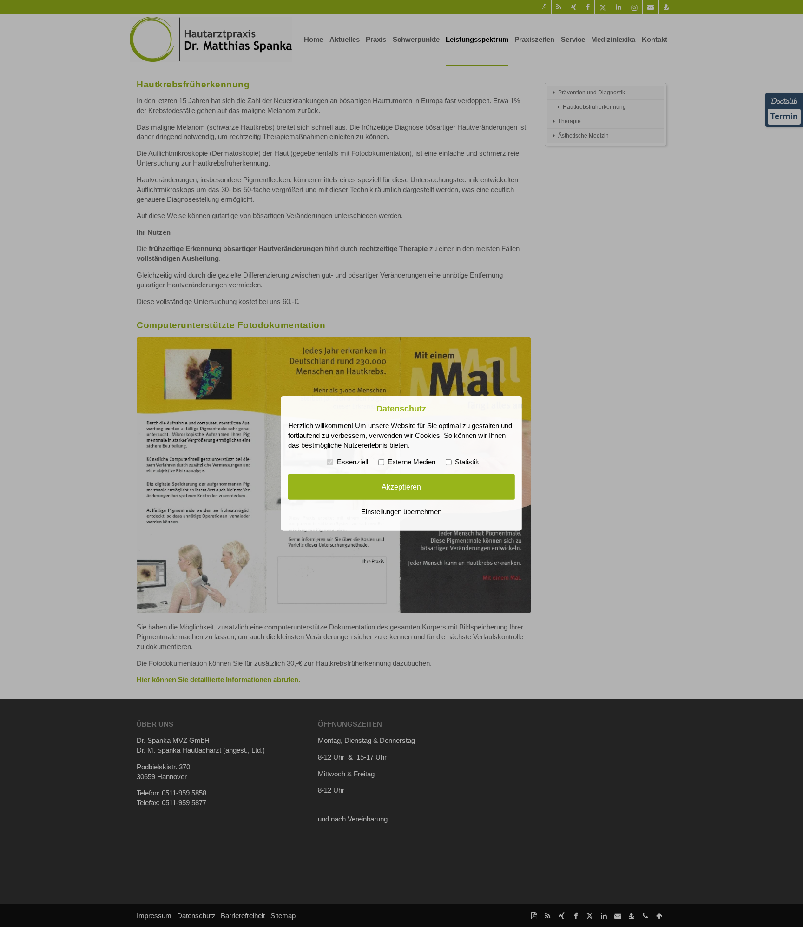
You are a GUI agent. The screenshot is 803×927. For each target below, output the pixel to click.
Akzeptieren (401, 487)
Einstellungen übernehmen (401, 512)
